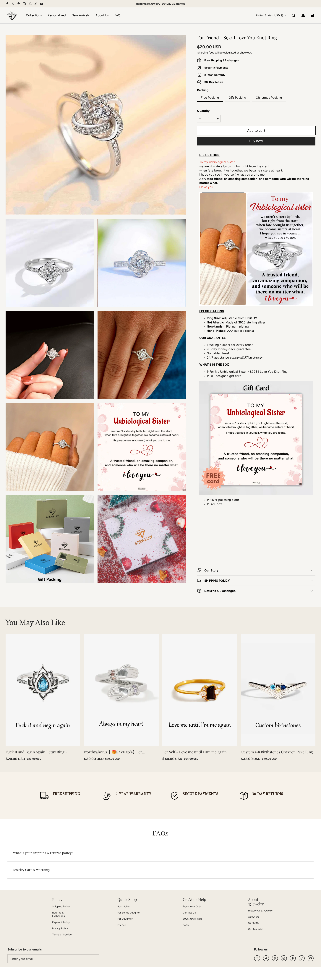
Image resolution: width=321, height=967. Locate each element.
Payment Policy (61, 922)
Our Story (253, 922)
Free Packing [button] (210, 97)
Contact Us (189, 912)
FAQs (186, 925)
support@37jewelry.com (247, 357)
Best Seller (123, 906)
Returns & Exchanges (58, 914)
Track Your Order (192, 906)
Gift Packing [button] (237, 97)
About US (253, 916)
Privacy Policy (60, 928)
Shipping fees (205, 52)
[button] (293, 15)
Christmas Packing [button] (269, 97)
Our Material (255, 929)
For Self (121, 925)
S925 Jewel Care (192, 918)
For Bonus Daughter (129, 912)
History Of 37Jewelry (260, 910)
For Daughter (125, 918)
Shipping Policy (61, 906)
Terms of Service (62, 934)
